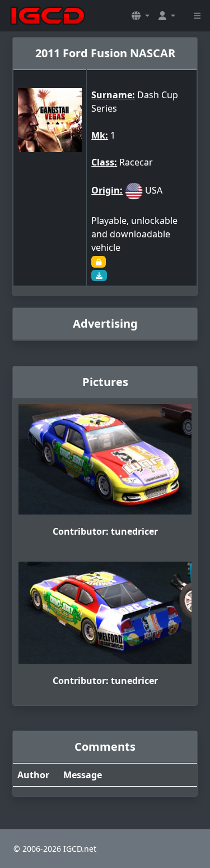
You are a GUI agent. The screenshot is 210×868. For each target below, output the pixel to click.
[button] (140, 15)
